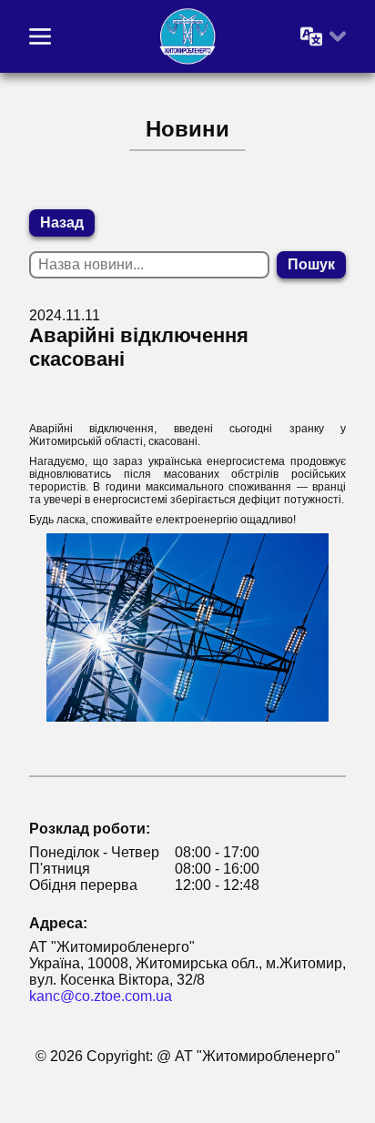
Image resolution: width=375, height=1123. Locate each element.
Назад (62, 222)
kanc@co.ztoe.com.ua (100, 996)
